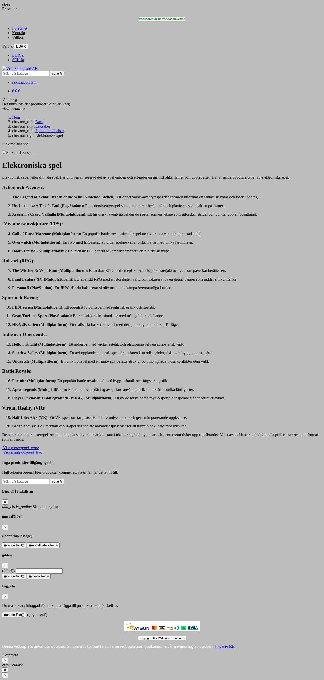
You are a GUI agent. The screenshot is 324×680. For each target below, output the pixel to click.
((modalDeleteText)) (43, 545)
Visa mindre (22, 452)
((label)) (8, 571)
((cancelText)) (14, 545)
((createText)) (39, 576)
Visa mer (20, 448)
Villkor (17, 37)
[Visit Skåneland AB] (20, 68)
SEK (18, 60)
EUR (18, 55)
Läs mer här (225, 646)
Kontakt (18, 33)
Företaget (19, 28)
